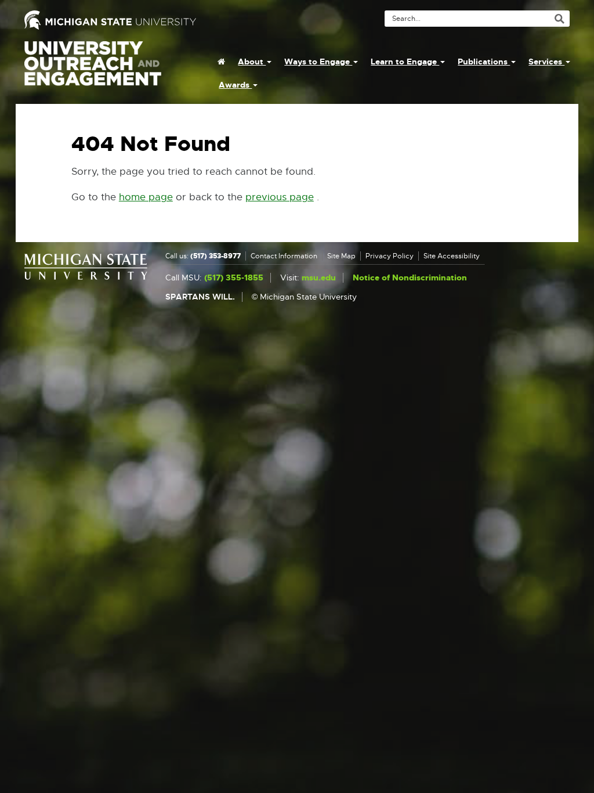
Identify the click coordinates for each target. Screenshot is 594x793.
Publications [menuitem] (484, 61)
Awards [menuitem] (235, 85)
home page (146, 197)
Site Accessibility (451, 256)
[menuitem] (221, 61)
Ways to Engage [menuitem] (318, 61)
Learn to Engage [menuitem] (405, 61)
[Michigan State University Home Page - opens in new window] (156, 20)
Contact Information (284, 256)
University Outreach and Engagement (92, 69)
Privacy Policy (389, 256)
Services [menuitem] (546, 61)
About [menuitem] (252, 61)
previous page (279, 197)
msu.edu (319, 278)
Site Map (341, 256)
